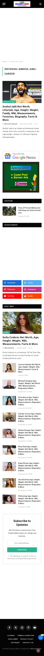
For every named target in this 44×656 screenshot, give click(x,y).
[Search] (40, 4)
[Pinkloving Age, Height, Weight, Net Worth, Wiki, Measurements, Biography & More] (9, 499)
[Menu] (4, 4)
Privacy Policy (23, 558)
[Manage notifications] (38, 651)
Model (6, 332)
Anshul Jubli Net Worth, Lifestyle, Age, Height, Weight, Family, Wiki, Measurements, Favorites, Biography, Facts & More (20, 113)
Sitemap (11, 635)
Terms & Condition (25, 635)
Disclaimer (13, 639)
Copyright (15, 642)
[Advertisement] (22, 34)
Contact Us (28, 642)
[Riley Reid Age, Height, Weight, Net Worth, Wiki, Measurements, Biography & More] (9, 450)
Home (4, 61)
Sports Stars (9, 101)
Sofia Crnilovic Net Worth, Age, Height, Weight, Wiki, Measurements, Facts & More (21, 340)
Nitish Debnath (35, 649)
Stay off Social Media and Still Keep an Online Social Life (29, 210)
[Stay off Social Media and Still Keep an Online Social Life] (9, 211)
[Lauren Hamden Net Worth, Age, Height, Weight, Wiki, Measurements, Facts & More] (9, 367)
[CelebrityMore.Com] (22, 4)
